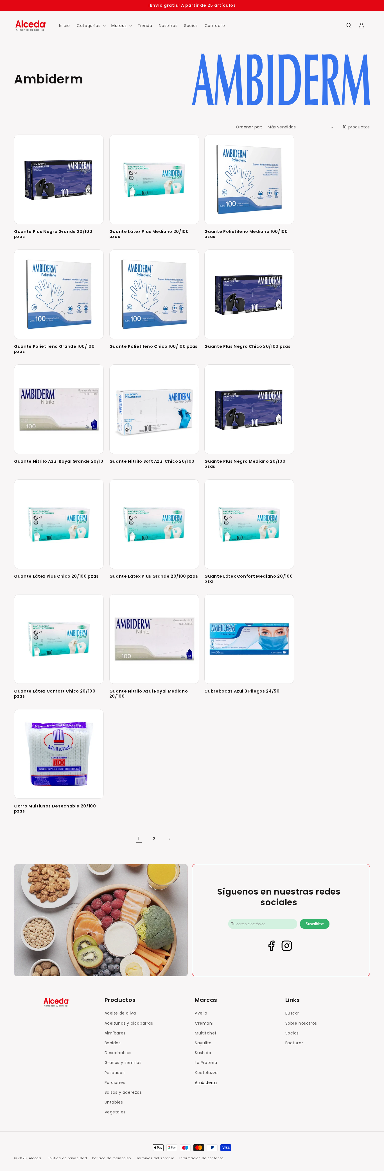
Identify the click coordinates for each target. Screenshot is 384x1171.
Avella (201, 1013)
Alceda (35, 1158)
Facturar (294, 1043)
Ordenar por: (249, 127)
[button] (90, 25)
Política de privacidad (67, 1158)
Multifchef (206, 1033)
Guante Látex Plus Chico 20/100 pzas (56, 576)
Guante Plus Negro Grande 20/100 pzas (53, 234)
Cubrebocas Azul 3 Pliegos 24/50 (241, 691)
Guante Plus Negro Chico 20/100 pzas (247, 346)
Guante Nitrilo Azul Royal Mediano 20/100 (148, 694)
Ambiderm (206, 1082)
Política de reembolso (111, 1158)
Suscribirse (315, 924)
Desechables (118, 1053)
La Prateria (206, 1062)
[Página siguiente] (169, 838)
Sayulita (203, 1043)
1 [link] (139, 838)
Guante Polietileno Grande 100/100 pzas (54, 349)
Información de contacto (201, 1158)
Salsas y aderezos (123, 1092)
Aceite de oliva (120, 1013)
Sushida (203, 1053)
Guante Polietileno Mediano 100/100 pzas (246, 234)
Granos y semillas (123, 1062)
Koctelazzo (206, 1072)
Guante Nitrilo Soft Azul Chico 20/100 (152, 461)
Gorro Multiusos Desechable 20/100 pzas (55, 809)
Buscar (292, 1013)
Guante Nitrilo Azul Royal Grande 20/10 (58, 461)
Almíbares (115, 1033)
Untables (114, 1102)
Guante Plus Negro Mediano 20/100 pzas (244, 464)
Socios (292, 1033)
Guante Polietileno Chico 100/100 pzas (153, 346)
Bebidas (113, 1043)
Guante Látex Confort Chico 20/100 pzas (55, 694)
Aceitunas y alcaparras (129, 1023)
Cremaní (204, 1023)
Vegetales (115, 1112)
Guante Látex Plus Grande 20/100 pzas (153, 576)
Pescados (115, 1072)
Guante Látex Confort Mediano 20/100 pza (248, 579)
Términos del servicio (155, 1158)
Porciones (115, 1082)
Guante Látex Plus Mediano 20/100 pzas (149, 234)
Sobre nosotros (301, 1023)
